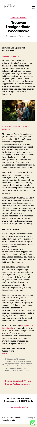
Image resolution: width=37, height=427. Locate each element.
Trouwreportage (23, 370)
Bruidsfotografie (18, 17)
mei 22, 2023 (26, 36)
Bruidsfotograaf (10, 359)
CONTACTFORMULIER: (11, 56)
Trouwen (24, 366)
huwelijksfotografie (12, 364)
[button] (32, 422)
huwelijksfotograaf (24, 361)
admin (14, 36)
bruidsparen (21, 359)
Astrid (4, 353)
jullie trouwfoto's (26, 364)
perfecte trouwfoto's (12, 366)
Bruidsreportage (11, 361)
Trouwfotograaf (10, 370)
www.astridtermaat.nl (18, 407)
